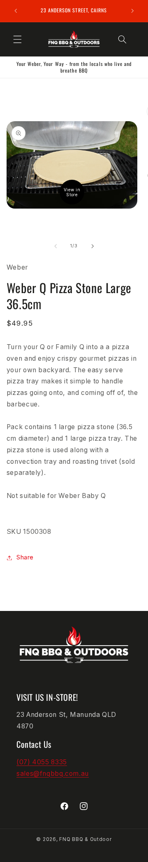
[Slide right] (92, 246)
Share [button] (25, 557)
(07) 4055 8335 (41, 762)
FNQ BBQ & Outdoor (85, 839)
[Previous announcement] (16, 11)
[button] (17, 39)
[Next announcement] (132, 11)
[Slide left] (55, 246)
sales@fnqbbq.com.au (52, 773)
